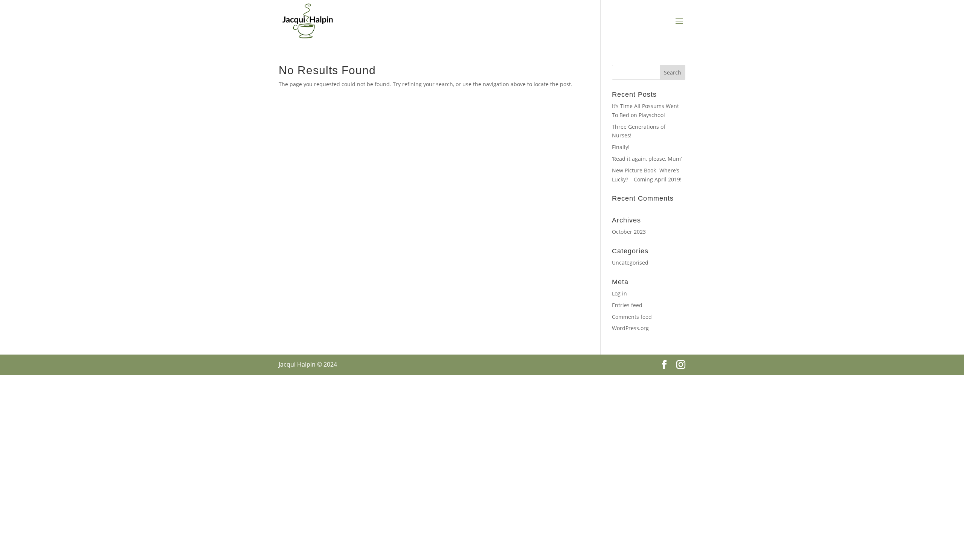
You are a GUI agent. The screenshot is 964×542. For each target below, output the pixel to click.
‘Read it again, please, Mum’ (647, 158)
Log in (619, 293)
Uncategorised (630, 262)
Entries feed (627, 305)
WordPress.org (630, 328)
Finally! (621, 147)
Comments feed (632, 316)
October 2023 (629, 231)
